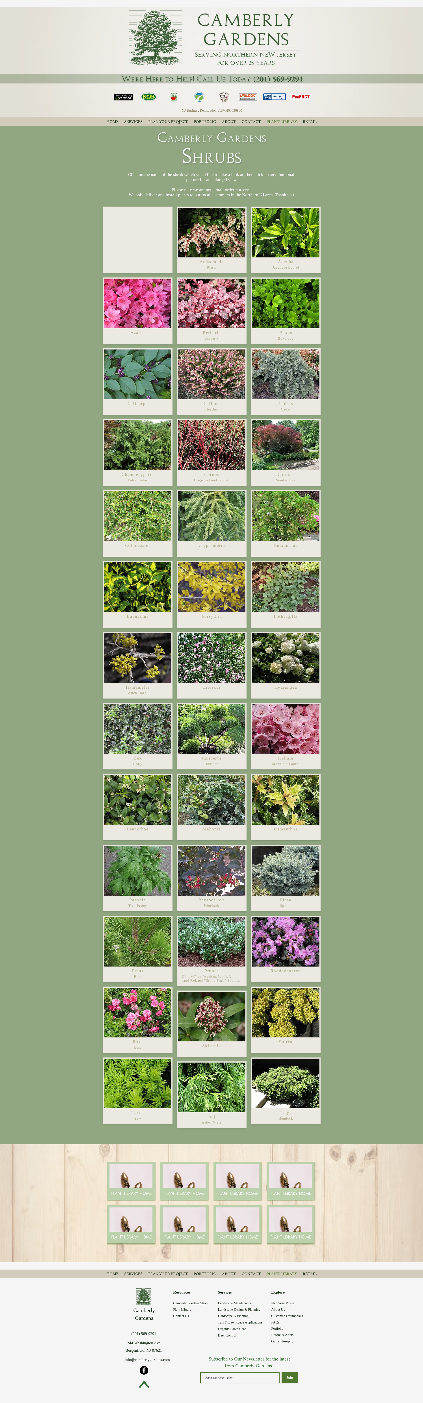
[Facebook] (144, 1370)
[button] (131, 1193)
